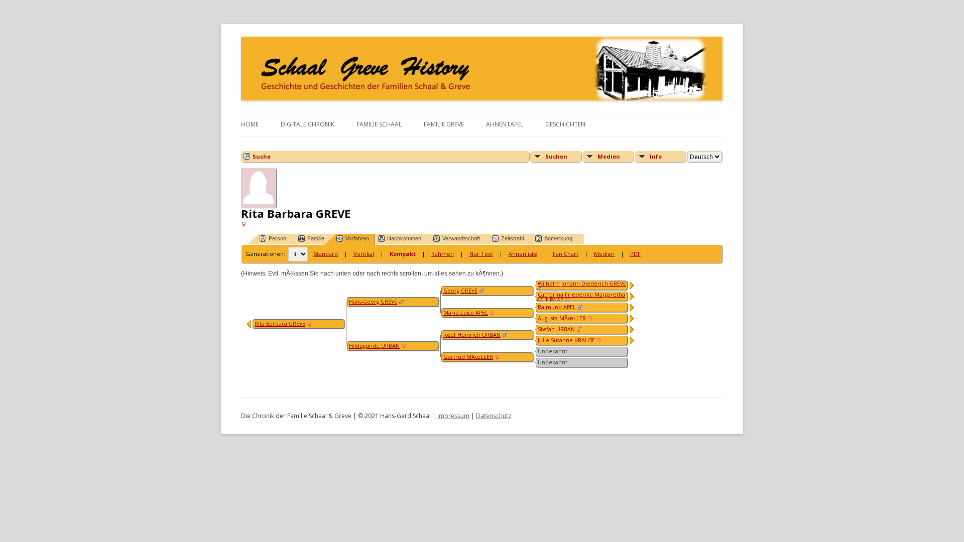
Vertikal (363, 253)
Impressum (453, 416)
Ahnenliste (523, 253)
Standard (326, 253)
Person (277, 238)
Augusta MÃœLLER (562, 318)
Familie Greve (444, 124)
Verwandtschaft (461, 238)
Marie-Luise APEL (465, 312)
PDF (635, 253)
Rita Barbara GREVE (280, 323)
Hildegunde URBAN (374, 345)
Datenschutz (493, 416)
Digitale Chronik (307, 124)
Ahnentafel (504, 124)
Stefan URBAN (556, 329)
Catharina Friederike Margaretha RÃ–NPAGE (580, 297)
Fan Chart (565, 253)
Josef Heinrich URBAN (472, 334)
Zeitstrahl (512, 238)
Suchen (556, 156)
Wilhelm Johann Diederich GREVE (582, 283)
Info (656, 156)
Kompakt (403, 253)
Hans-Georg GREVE (373, 301)
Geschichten (565, 124)
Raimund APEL (557, 307)
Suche (262, 156)
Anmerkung (558, 238)
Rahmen (442, 253)
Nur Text (481, 253)
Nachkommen (404, 238)
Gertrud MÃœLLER (468, 356)
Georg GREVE (460, 290)
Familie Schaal (379, 124)
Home (250, 124)
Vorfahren (357, 238)
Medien (608, 156)
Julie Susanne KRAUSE (566, 340)
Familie (315, 238)
